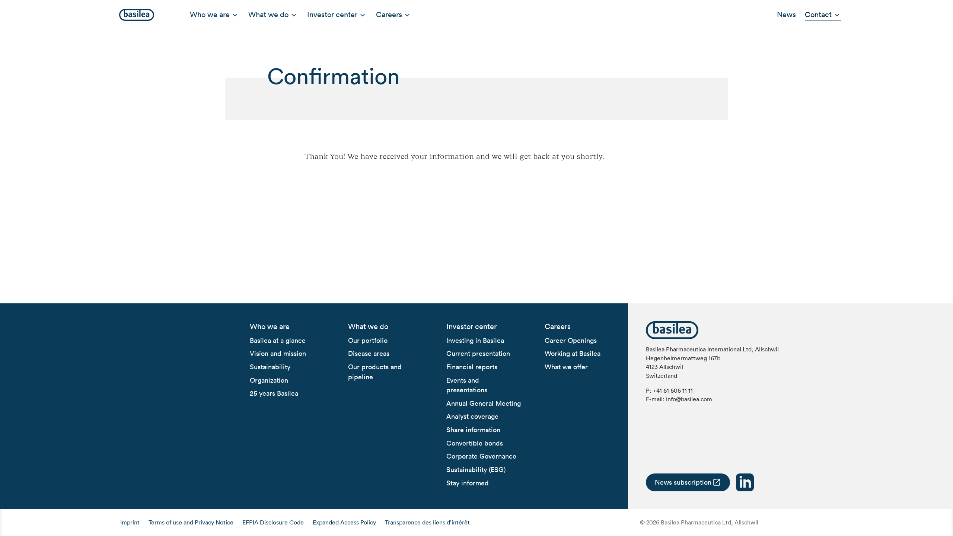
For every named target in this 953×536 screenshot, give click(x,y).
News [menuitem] (786, 14)
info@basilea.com (689, 399)
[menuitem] (270, 326)
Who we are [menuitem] (210, 14)
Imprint (130, 522)
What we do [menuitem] (268, 14)
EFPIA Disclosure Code (273, 522)
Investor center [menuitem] (332, 14)
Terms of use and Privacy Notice (191, 522)
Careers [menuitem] (389, 14)
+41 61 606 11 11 (673, 390)
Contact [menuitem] (818, 14)
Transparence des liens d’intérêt (427, 522)
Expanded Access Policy (344, 522)
